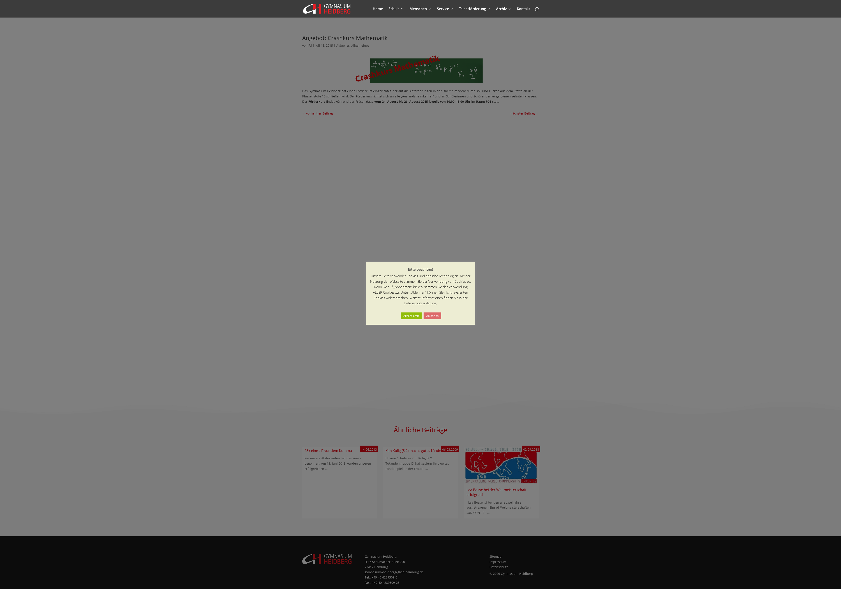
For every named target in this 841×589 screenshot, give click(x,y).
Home (378, 9)
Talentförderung (472, 9)
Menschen (418, 9)
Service (443, 9)
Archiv (501, 9)
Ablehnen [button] (432, 316)
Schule (394, 9)
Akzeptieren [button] (411, 316)
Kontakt (523, 9)
